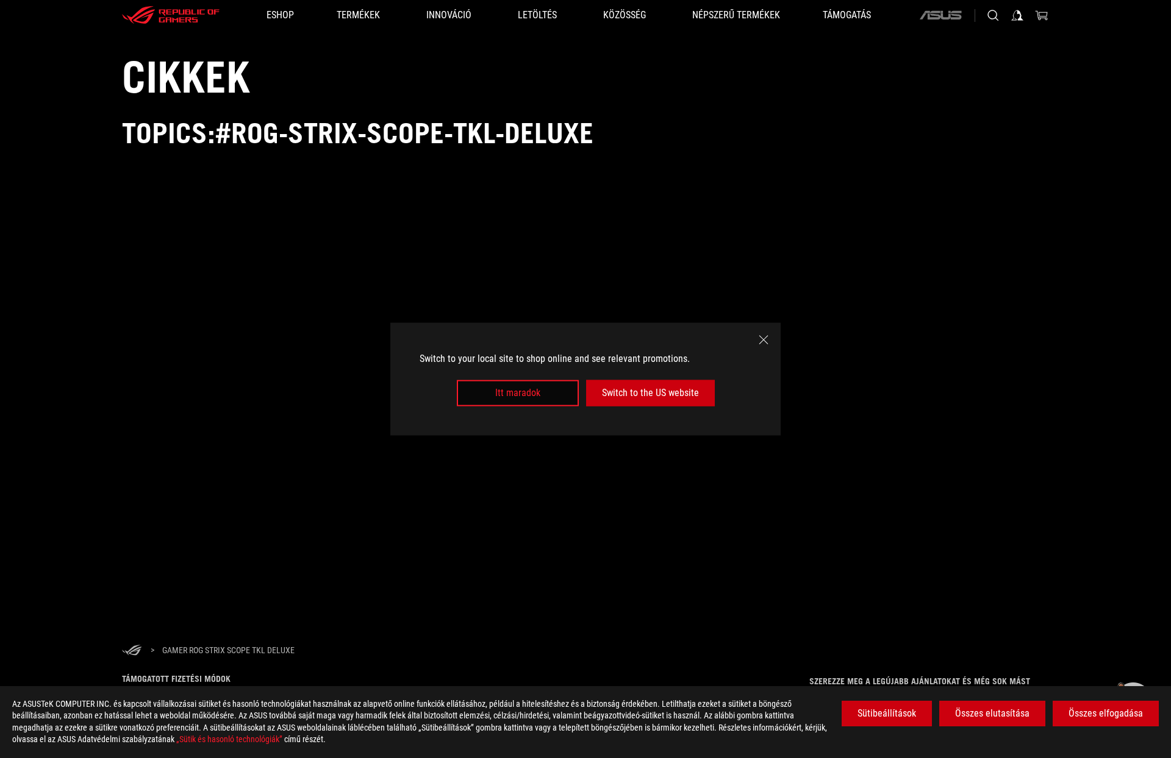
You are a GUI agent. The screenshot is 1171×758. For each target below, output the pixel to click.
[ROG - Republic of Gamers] (171, 15)
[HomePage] (131, 651)
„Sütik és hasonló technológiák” (229, 739)
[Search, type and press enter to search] (993, 15)
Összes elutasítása (992, 713)
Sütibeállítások (887, 713)
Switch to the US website (650, 392)
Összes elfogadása (1106, 713)
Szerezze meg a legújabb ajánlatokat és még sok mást (919, 681)
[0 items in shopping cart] (1041, 15)
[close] (763, 340)
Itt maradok (517, 392)
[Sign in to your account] (1017, 15)
